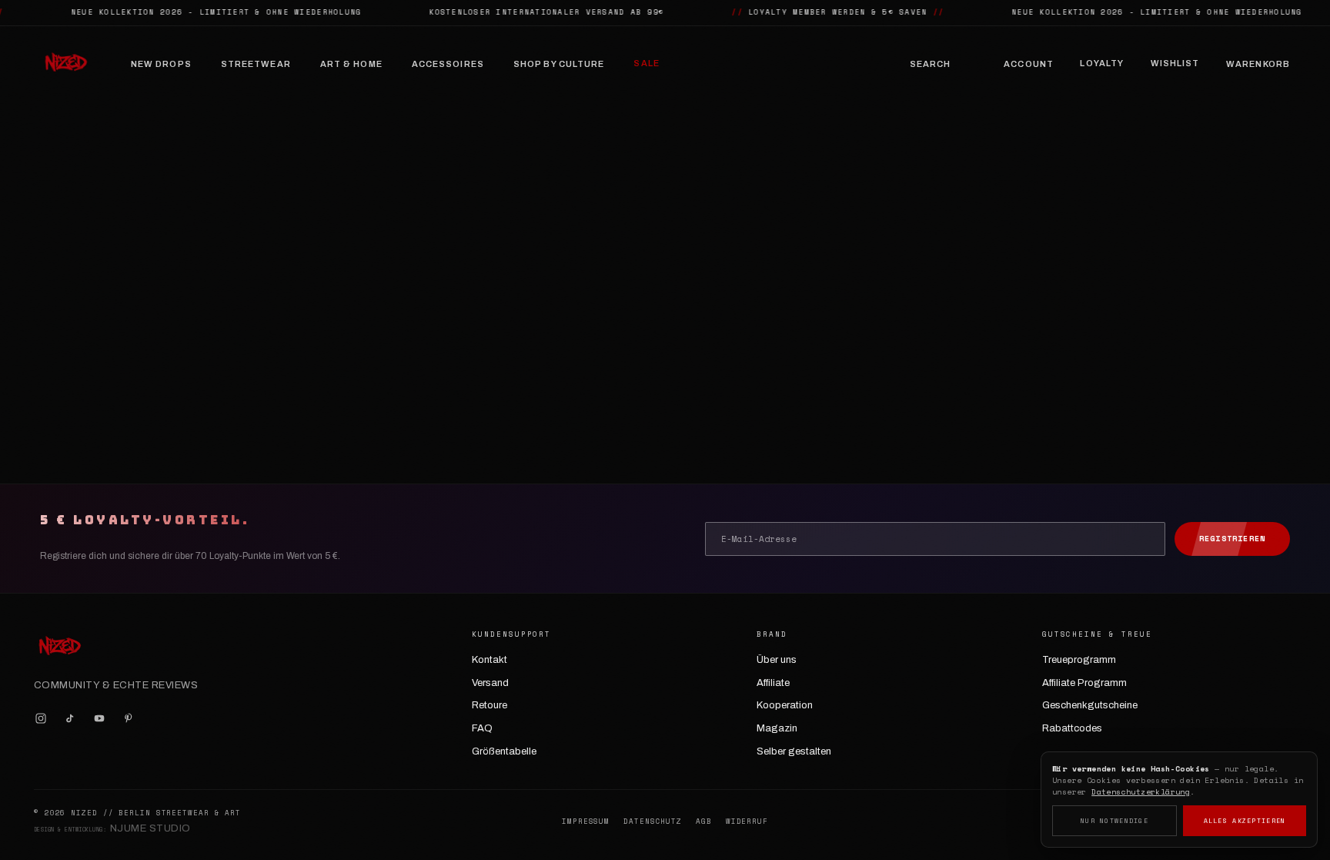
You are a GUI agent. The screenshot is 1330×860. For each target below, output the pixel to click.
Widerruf (747, 821)
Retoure (489, 705)
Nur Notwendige (1114, 820)
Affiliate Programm (1084, 683)
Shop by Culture (559, 64)
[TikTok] (70, 718)
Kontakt (489, 659)
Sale (646, 63)
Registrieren (1232, 538)
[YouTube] (99, 718)
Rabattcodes (1072, 728)
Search (930, 64)
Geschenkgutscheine (1090, 705)
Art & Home (351, 64)
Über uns (777, 659)
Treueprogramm (1079, 659)
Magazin (777, 728)
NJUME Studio (150, 828)
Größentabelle (504, 751)
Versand (490, 683)
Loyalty (1102, 63)
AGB (704, 821)
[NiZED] (65, 64)
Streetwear (256, 64)
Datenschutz (652, 821)
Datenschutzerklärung (1140, 792)
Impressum (586, 821)
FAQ (482, 728)
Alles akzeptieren (1245, 820)
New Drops (161, 64)
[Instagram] (41, 718)
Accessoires (448, 64)
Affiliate (773, 683)
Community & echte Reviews (116, 685)
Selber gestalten (794, 751)
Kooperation (785, 705)
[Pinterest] (128, 718)
